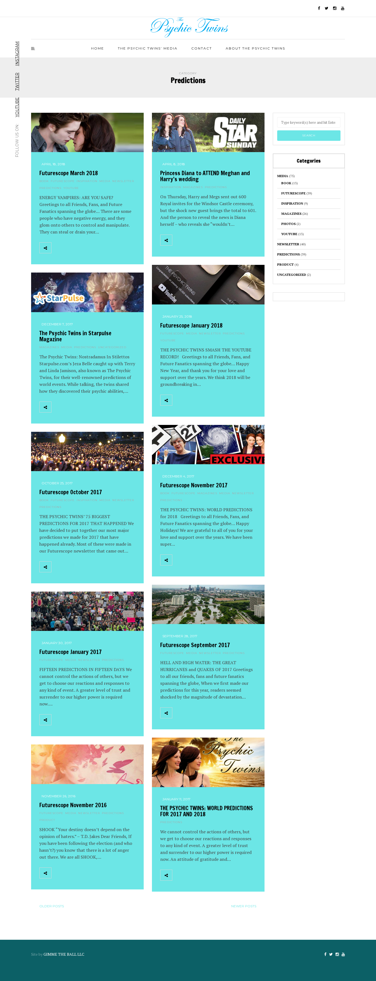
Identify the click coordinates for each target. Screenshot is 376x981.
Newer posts (243, 906)
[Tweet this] (69, 247)
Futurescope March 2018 (68, 173)
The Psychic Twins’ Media (148, 48)
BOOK (44, 181)
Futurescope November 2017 (193, 485)
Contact (201, 48)
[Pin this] (94, 247)
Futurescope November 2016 (73, 805)
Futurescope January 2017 (70, 652)
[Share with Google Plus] (81, 247)
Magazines (193, 187)
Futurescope (63, 181)
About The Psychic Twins (255, 48)
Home (97, 48)
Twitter (17, 82)
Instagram (17, 53)
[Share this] (57, 247)
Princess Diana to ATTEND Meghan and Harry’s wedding (205, 176)
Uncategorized (112, 347)
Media (104, 181)
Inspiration (87, 181)
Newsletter (123, 181)
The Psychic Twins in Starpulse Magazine (75, 336)
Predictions (50, 188)
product (47, 820)
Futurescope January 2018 (191, 325)
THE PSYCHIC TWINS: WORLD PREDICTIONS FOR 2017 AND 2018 (206, 811)
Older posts (51, 906)
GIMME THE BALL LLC (63, 954)
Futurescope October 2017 (70, 492)
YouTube (17, 107)
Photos (288, 224)
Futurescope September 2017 (195, 645)
